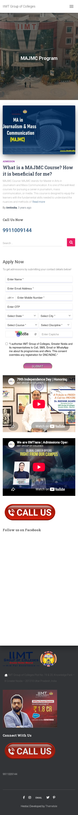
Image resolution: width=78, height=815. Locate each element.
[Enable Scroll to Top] (70, 807)
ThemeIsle (51, 806)
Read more (38, 201)
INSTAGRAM (30, 797)
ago (24, 207)
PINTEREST (54, 797)
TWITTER (48, 797)
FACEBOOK (24, 797)
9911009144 (10, 774)
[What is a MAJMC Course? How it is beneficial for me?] (39, 129)
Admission (9, 161)
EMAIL (39, 798)
